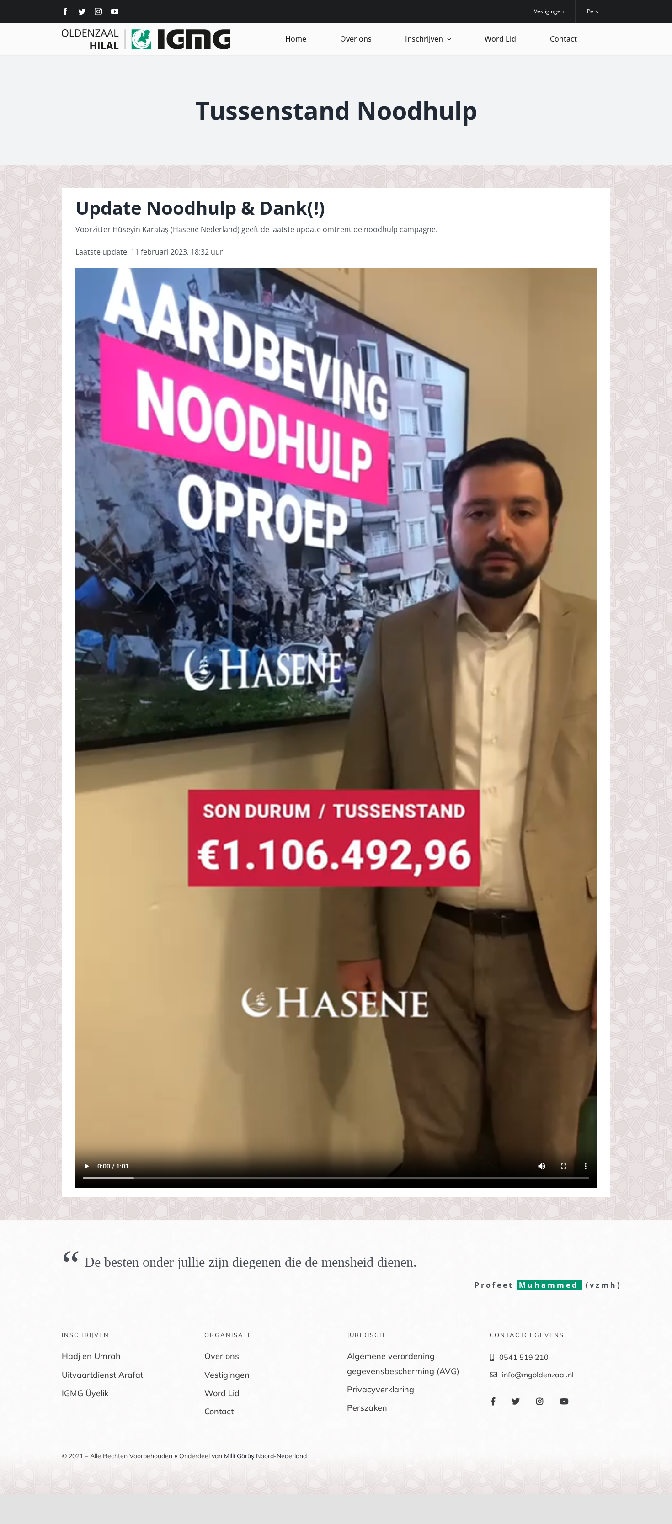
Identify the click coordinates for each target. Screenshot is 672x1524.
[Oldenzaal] (146, 33)
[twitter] (81, 11)
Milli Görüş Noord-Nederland (265, 1456)
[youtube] (114, 11)
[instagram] (98, 11)
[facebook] (65, 11)
